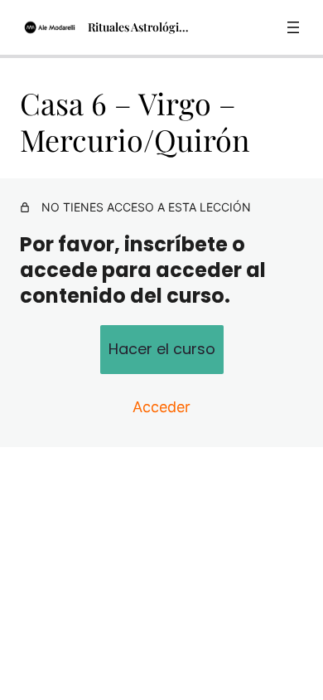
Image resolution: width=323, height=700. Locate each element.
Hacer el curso (161, 348)
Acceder (161, 407)
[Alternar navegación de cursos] (293, 27)
